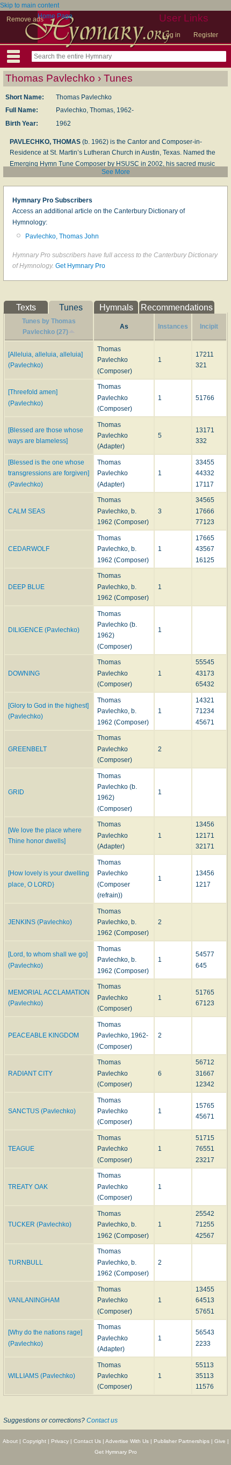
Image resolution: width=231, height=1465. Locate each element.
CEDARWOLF (28, 549)
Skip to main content (29, 5)
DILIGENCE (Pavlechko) (44, 630)
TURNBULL (25, 1262)
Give (220, 1441)
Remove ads (25, 19)
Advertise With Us (127, 1441)
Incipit (209, 326)
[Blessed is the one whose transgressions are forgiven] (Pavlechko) (48, 473)
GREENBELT (27, 749)
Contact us (102, 1420)
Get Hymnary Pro (80, 266)
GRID (16, 792)
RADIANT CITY (30, 1073)
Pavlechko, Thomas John (62, 236)
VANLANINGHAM (34, 1300)
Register (205, 35)
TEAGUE (21, 1148)
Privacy (60, 1441)
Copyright (34, 1441)
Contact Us (87, 1441)
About (10, 1441)
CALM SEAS (26, 511)
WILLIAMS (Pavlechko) (41, 1376)
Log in (171, 35)
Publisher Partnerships (182, 1441)
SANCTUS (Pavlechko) (42, 1111)
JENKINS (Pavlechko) (40, 922)
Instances (173, 326)
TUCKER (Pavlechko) (39, 1224)
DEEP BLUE (26, 587)
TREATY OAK (28, 1187)
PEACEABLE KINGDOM (43, 1035)
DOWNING (24, 673)
